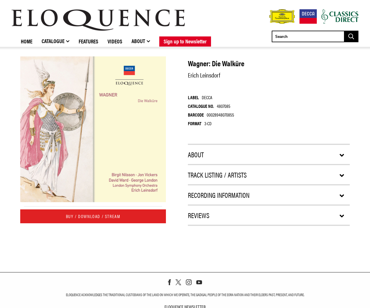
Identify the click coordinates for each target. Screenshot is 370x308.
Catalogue (53, 41)
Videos (115, 41)
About (138, 41)
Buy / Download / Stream (93, 216)
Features (88, 41)
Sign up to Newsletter (185, 41)
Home (26, 41)
